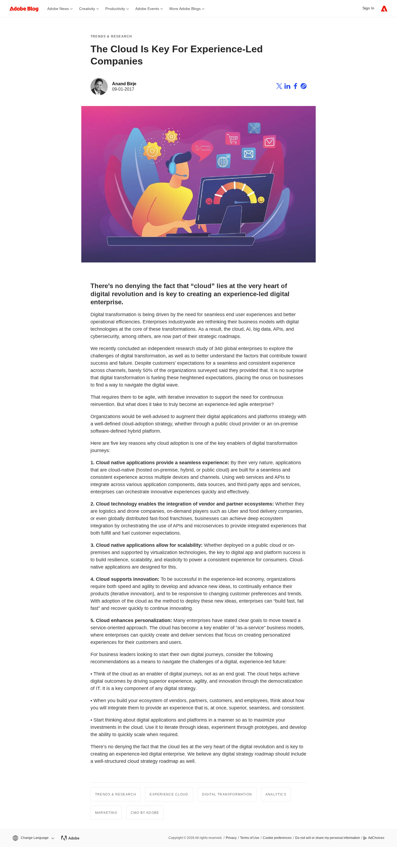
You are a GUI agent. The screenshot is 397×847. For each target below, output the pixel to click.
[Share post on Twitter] (279, 87)
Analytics (275, 794)
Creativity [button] (87, 8)
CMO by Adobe (145, 813)
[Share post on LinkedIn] (287, 87)
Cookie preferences (277, 838)
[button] (33, 838)
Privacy (231, 838)
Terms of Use (249, 838)
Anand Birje (124, 83)
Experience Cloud (169, 794)
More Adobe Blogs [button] (185, 8)
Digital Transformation (227, 794)
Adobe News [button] (58, 8)
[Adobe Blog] (26, 8)
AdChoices (376, 838)
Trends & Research (111, 36)
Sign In (368, 8)
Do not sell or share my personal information (327, 838)
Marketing (106, 813)
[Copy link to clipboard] (304, 87)
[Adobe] (384, 8)
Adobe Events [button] (147, 8)
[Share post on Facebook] (295, 87)
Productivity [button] (115, 8)
